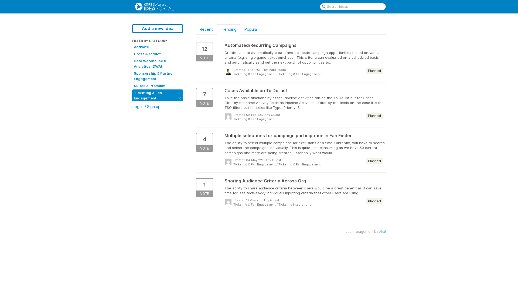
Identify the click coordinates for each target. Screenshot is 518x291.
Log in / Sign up (146, 106)
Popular (251, 29)
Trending (228, 29)
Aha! (382, 232)
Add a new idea (157, 28)
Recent (206, 29)
